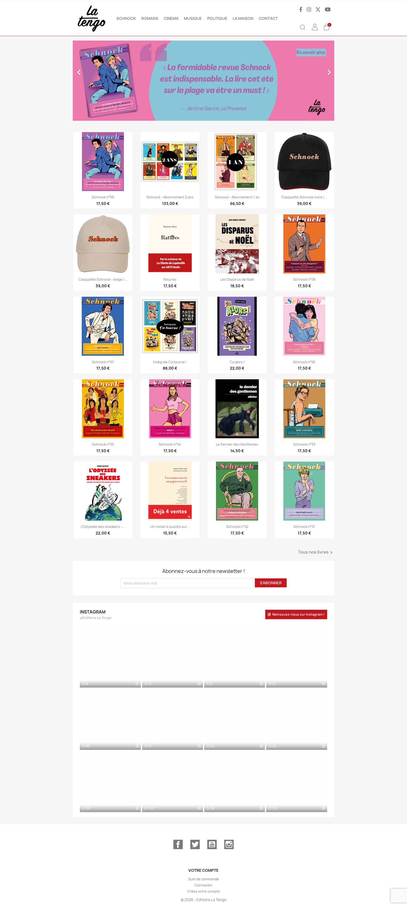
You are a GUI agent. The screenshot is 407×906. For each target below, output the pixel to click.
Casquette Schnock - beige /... (102, 279)
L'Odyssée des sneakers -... (103, 526)
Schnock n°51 (304, 526)
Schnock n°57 (103, 362)
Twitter (195, 844)
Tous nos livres (316, 552)
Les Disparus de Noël (237, 279)
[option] (203, 81)
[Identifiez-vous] (314, 30)
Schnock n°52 (237, 526)
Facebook (178, 844)
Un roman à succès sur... (170, 526)
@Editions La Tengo (95, 617)
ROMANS (149, 18)
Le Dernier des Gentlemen (237, 444)
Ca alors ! (237, 362)
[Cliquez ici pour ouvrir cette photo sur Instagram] (137, 683)
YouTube (212, 844)
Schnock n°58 (304, 279)
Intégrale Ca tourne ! (170, 362)
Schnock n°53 (304, 444)
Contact (268, 18)
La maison (243, 18)
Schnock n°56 (304, 362)
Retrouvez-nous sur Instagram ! (298, 614)
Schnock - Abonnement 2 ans (170, 197)
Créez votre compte (203, 891)
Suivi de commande (203, 879)
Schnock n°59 (103, 197)
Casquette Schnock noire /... (304, 197)
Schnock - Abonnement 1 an (237, 197)
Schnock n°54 (170, 444)
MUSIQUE (193, 18)
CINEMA (171, 18)
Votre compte (203, 870)
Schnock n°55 (103, 444)
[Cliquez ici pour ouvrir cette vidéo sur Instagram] (137, 746)
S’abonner (271, 582)
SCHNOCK (126, 18)
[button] (92, 81)
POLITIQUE (217, 18)
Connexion (203, 885)
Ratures (169, 279)
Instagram (229, 844)
